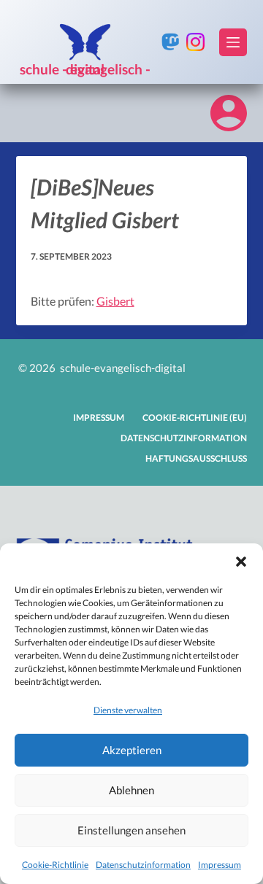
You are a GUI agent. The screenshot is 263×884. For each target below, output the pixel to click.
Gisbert (115, 301)
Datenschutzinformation (143, 864)
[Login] (228, 113)
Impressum (219, 864)
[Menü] (233, 42)
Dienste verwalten (128, 710)
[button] (241, 561)
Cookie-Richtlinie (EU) (194, 417)
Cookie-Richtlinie (55, 864)
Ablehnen (131, 789)
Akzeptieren (131, 749)
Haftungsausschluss (196, 458)
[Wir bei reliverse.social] (170, 42)
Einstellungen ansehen (131, 830)
